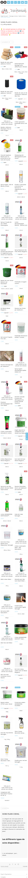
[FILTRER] (27, 439)
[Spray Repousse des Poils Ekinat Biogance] (21, 242)
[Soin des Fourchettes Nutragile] (7, 724)
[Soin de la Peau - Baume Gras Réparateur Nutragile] (7, 533)
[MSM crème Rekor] (7, 566)
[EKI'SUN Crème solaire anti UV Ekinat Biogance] (21, 661)
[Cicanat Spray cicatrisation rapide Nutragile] (21, 597)
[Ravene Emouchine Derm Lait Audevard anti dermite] (21, 478)
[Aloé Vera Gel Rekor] (7, 629)
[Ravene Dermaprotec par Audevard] (7, 356)
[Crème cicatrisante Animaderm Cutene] (7, 423)
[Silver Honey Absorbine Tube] (7, 751)
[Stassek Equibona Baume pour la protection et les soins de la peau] (7, 147)
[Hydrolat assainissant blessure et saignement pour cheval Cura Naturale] (7, 242)
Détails (4, 855)
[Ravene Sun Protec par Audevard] (21, 300)
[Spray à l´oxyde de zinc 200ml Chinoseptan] (7, 208)
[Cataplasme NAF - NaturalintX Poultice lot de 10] (7, 779)
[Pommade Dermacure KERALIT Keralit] (21, 328)
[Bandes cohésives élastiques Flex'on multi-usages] (7, 114)
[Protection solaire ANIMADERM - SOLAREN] (21, 694)
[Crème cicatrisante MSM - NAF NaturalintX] (21, 532)
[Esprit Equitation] (3, 2)
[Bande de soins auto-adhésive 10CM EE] (7, 83)
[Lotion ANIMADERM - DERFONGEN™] (7, 506)
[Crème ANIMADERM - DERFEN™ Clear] (21, 629)
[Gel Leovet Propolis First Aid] (7, 329)
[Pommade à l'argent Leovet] (21, 273)
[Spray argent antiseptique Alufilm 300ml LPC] (21, 355)
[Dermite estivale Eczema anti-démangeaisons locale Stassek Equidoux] (21, 389)
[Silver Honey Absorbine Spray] (21, 723)
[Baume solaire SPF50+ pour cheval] (7, 694)
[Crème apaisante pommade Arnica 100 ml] (21, 114)
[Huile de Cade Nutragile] (21, 506)
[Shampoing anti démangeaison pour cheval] (21, 147)
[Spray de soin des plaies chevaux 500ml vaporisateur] (7, 478)
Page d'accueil (4, 16)
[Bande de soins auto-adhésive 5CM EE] (7, 54)
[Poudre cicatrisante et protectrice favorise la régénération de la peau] (21, 176)
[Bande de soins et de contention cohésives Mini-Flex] (21, 84)
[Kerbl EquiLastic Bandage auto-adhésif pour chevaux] (21, 55)
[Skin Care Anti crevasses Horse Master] (7, 661)
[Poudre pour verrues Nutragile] (21, 752)
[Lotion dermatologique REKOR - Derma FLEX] (21, 208)
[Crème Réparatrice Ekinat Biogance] (7, 451)
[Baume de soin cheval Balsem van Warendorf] (7, 272)
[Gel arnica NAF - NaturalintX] (7, 597)
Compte (3, 877)
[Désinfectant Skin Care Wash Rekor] (21, 566)
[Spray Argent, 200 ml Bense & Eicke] (7, 176)
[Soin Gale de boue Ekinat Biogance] (21, 451)
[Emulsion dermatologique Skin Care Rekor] (7, 389)
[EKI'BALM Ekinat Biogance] (7, 300)
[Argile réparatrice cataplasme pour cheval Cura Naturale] (21, 422)
